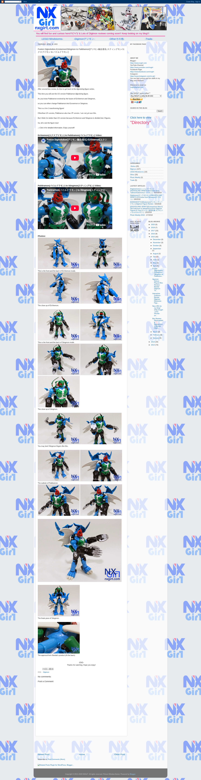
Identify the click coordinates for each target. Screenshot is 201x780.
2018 (153, 227)
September (157, 249)
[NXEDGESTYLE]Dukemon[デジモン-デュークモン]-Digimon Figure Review (146, 203)
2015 (153, 237)
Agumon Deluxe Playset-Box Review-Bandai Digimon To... (157, 284)
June (155, 260)
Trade (132, 180)
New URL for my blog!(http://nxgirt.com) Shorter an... (157, 310)
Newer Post (43, 754)
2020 (153, 224)
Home (82, 754)
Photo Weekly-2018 (137, 215)
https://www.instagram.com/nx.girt (142, 76)
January (156, 338)
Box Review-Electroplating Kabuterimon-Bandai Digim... (157, 323)
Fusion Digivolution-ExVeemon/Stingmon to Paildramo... (157, 272)
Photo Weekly (135, 177)
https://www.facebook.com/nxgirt (142, 72)
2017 (153, 231)
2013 (153, 345)
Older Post (119, 754)
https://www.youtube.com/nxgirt (141, 67)
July (154, 257)
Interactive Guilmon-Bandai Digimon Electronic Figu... (156, 298)
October (156, 245)
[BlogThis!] (46, 669)
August (156, 254)
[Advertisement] (81, 744)
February (156, 335)
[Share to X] (48, 669)
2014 (153, 342)
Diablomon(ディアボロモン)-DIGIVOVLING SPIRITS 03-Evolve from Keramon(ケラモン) (146, 197)
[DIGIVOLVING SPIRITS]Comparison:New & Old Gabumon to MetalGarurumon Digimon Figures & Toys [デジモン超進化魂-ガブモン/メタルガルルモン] (146, 209)
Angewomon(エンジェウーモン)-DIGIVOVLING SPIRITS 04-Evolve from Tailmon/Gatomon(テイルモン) (144, 190)
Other (132, 175)
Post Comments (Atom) (56, 759)
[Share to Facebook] (50, 669)
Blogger (132, 774)
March (155, 332)
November (157, 242)
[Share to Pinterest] (52, 669)
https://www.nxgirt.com (138, 63)
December (157, 239)
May (155, 263)
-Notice (132, 166)
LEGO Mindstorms (137, 172)
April (155, 266)
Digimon (46, 672)
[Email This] (43, 669)
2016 (153, 234)
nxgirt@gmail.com (136, 87)
